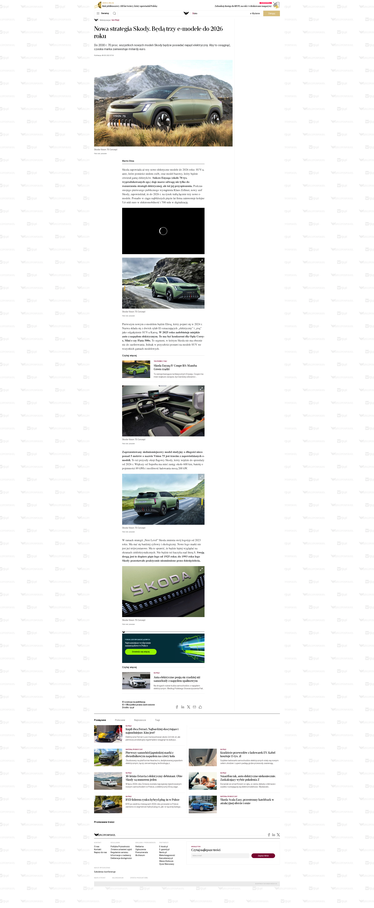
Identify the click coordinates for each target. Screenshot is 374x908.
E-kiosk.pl (163, 846)
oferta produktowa (139, 878)
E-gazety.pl (164, 849)
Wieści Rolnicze (166, 861)
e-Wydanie (255, 13)
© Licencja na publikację (134, 702)
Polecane (120, 720)
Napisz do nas (100, 852)
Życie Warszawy (166, 864)
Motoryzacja (105, 20)
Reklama (139, 846)
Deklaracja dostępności (121, 858)
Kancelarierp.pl (166, 858)
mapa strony (99, 878)
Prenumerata (141, 852)
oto (194, 13)
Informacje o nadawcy (121, 855)
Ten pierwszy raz (160, 361)
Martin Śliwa (128, 161)
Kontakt (97, 849)
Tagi (157, 720)
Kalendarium (117, 878)
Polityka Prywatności (120, 846)
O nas (96, 846)
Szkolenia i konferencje (105, 872)
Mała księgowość (167, 855)
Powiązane (100, 720)
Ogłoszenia (140, 849)
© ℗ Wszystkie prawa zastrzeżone (138, 705)
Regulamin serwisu (119, 852)
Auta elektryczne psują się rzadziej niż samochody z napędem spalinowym (177, 679)
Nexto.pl (163, 852)
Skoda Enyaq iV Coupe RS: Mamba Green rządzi (175, 367)
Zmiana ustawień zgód (121, 849)
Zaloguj (271, 13)
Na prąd (115, 20)
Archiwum (140, 855)
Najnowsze (140, 720)
